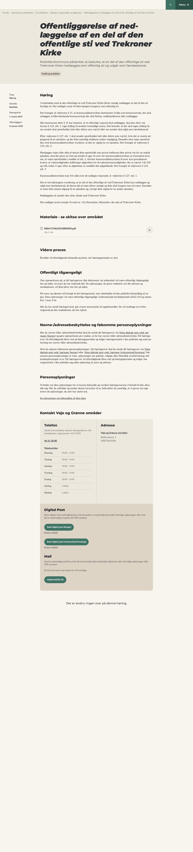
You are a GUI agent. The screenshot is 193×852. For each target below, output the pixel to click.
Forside (6, 13)
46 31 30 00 (50, 441)
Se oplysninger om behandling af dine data (63, 398)
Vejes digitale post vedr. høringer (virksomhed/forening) (114, 352)
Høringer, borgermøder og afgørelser (66, 13)
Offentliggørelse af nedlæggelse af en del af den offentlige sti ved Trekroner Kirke (119, 13)
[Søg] (170, 5)
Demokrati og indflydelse (22, 13)
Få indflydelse (42, 13)
